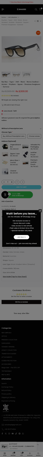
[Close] (40, 210)
